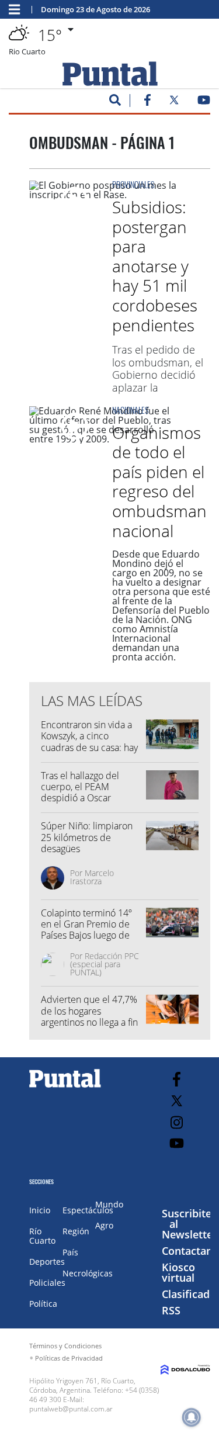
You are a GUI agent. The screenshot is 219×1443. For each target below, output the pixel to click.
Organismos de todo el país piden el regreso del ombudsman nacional (159, 481)
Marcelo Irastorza (92, 877)
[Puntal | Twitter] (174, 102)
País (70, 1252)
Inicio (39, 1210)
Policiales (47, 1282)
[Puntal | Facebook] (147, 102)
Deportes (47, 1261)
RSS (171, 1310)
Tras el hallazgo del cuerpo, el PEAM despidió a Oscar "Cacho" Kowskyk (80, 792)
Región (75, 1231)
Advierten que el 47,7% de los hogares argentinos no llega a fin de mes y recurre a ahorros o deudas (89, 1022)
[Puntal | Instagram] (176, 1122)
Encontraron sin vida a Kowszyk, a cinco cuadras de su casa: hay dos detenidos (89, 741)
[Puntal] (65, 1087)
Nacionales (130, 410)
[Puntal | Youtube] (204, 102)
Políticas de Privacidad (69, 1358)
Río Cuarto (42, 1236)
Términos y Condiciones (65, 1345)
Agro (104, 1225)
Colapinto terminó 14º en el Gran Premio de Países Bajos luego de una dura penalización (86, 929)
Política (43, 1303)
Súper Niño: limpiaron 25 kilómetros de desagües (87, 836)
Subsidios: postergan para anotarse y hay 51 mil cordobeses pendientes (154, 266)
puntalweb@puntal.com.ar (71, 1409)
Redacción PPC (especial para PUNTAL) (104, 964)
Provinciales (133, 184)
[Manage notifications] (191, 1417)
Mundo (109, 1204)
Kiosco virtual (178, 1272)
